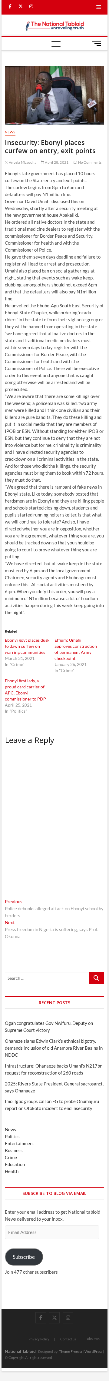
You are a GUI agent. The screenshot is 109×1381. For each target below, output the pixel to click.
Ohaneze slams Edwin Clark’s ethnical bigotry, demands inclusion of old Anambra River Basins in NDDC (54, 1048)
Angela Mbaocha (22, 162)
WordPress (93, 1351)
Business (14, 1150)
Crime (11, 1157)
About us (93, 1339)
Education (15, 1164)
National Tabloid (20, 1351)
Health (11, 1171)
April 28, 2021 (56, 162)
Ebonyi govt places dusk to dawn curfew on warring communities (27, 646)
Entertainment (19, 1143)
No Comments (89, 162)
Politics (12, 1136)
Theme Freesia (70, 1351)
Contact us (68, 1339)
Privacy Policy (38, 1339)
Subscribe (24, 1257)
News (10, 132)
